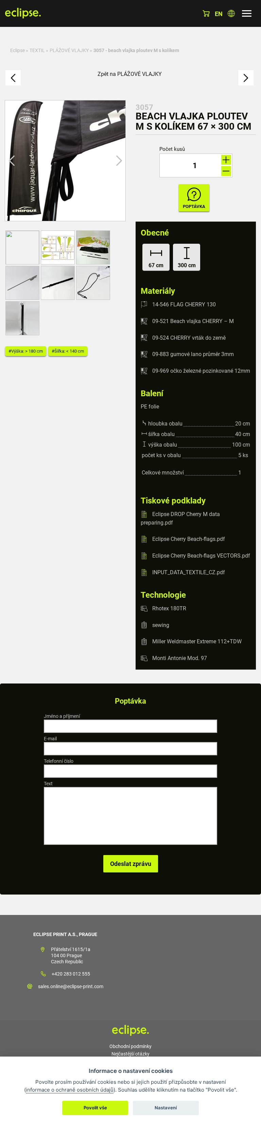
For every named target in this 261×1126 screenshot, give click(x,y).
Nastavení (166, 1107)
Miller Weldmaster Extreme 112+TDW (197, 641)
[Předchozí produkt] (13, 77)
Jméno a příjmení (62, 716)
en (219, 13)
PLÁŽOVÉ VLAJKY (69, 50)
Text (48, 783)
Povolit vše (95, 1107)
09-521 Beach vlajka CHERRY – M (193, 321)
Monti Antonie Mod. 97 (179, 658)
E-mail (50, 738)
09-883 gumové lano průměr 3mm (193, 354)
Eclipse (17, 50)
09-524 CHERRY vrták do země (189, 337)
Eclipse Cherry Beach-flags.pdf (188, 539)
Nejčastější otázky (130, 1054)
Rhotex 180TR (169, 608)
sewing (160, 625)
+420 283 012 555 (71, 974)
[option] (65, 160)
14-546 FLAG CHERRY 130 (184, 304)
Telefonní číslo (58, 761)
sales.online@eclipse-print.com (70, 986)
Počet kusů (172, 149)
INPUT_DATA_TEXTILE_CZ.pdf (188, 572)
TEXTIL (37, 50)
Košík (206, 13)
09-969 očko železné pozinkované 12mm (201, 371)
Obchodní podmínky (130, 1046)
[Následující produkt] (246, 77)
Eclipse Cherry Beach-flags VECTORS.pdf (201, 555)
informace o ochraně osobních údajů (70, 1090)
